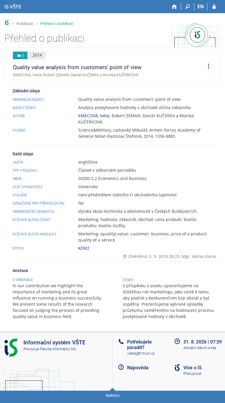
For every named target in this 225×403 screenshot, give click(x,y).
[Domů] (174, 7)
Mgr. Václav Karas (199, 256)
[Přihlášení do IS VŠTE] (214, 7)
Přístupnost (192, 374)
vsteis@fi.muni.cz (141, 353)
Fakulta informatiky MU (58, 349)
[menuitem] (206, 66)
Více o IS (192, 367)
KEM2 (83, 248)
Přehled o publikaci (56, 23)
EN (200, 6)
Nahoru (113, 395)
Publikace (24, 23)
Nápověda (138, 367)
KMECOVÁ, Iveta (93, 115)
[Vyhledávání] (187, 7)
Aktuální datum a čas (199, 348)
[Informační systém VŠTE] (6, 22)
